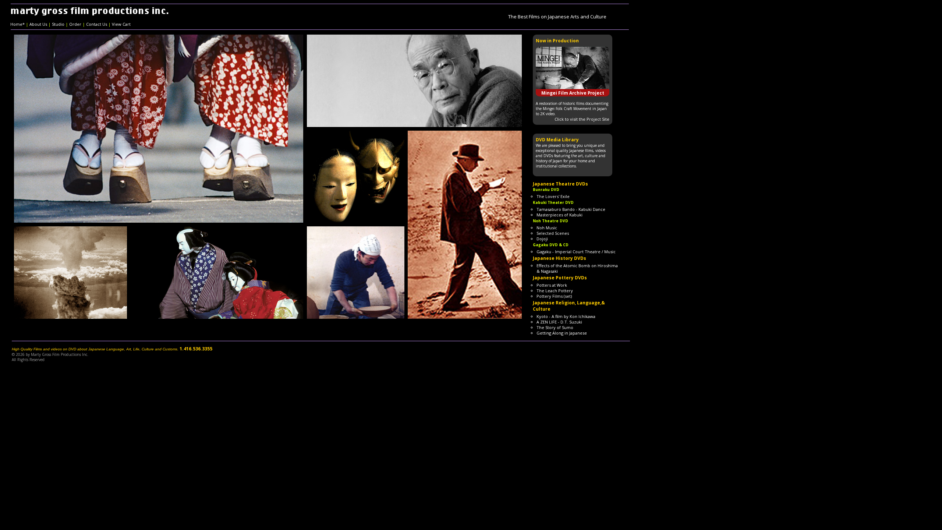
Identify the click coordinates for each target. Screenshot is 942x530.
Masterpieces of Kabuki (559, 215)
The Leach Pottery (554, 290)
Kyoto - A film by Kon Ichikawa (565, 316)
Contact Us (96, 24)
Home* (17, 24)
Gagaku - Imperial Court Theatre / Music (576, 251)
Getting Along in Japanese (561, 333)
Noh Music (546, 227)
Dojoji (542, 238)
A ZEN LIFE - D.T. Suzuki (559, 322)
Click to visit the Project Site (582, 119)
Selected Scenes (552, 233)
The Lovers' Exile (553, 196)
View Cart (121, 24)
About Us (38, 24)
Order (75, 24)
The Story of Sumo (554, 327)
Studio (58, 24)
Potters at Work (551, 285)
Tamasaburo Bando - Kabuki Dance (570, 209)
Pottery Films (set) (554, 296)
